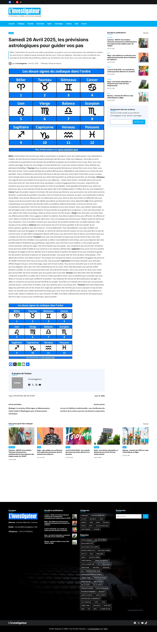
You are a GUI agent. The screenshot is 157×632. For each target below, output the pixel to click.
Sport (91, 526)
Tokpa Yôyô (107, 605)
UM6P (82, 609)
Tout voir (145, 33)
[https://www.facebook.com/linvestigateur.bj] (135, 623)
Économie (109, 37)
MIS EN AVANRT (85, 585)
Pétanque (102, 591)
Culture (83, 519)
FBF (82, 571)
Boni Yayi (84, 554)
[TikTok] (21, 2)
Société (11, 33)
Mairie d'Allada (86, 581)
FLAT (106, 629)
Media (98, 522)
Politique (106, 522)
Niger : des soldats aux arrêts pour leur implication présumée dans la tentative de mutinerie (121, 57)
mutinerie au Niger (87, 588)
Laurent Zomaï (85, 578)
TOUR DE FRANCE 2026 (102, 526)
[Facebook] (10, 2)
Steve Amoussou (86, 602)
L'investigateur (18, 622)
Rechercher (139, 122)
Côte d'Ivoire (106, 564)
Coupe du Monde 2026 (97, 515)
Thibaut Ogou (85, 605)
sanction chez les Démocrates (90, 598)
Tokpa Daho (96, 605)
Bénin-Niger (99, 554)
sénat (96, 602)
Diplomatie (93, 519)
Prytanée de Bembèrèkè (88, 591)
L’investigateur (21, 63)
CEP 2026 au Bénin (94, 557)
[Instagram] (36, 384)
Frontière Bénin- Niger (93, 571)
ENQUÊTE (83, 522)
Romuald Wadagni (86, 595)
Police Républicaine (102, 588)
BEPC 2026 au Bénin (104, 550)
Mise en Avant (98, 581)
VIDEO (95, 609)
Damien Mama (85, 567)
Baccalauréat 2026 (87, 543)
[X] (13, 2)
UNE (89, 609)
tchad (103, 602)
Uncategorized (85, 529)
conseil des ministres (101, 560)
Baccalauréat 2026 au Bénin (90, 547)
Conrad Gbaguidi (86, 560)
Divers (109, 67)
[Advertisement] (78, 484)
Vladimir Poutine (105, 609)
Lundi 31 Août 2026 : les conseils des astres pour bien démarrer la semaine (121, 71)
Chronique (84, 515)
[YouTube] (17, 2)
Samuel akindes (100, 595)
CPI (98, 564)
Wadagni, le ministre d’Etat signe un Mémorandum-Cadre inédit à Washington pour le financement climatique (29, 411)
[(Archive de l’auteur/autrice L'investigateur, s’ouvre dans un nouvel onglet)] (10, 64)
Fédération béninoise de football (91, 574)
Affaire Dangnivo (86, 540)
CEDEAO (83, 557)
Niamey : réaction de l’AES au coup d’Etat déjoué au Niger (120, 97)
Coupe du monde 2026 (87, 564)
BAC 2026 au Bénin (100, 540)
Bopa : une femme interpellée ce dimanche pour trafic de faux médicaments (119, 84)
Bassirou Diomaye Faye (88, 550)
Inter (108, 53)
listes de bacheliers (100, 578)
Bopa (91, 554)
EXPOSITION (18, 396)
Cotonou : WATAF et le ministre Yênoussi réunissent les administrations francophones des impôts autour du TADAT (122, 43)
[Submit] (145, 516)
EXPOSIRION (96, 567)
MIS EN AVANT (29, 396)
